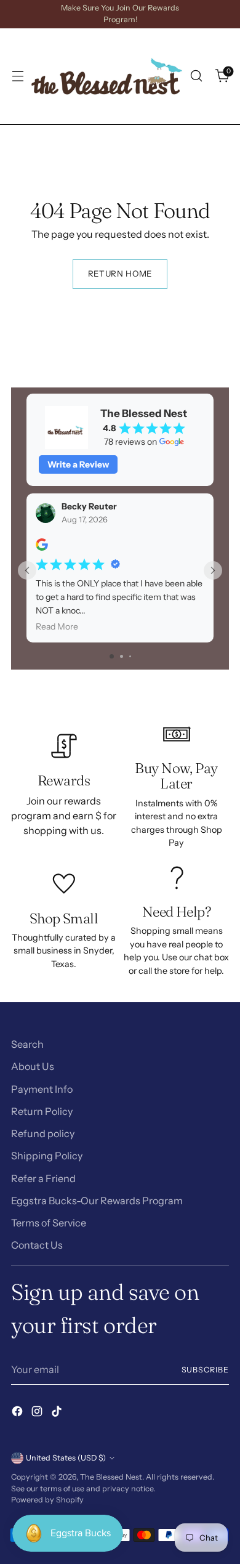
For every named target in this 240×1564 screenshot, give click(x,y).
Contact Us (37, 1245)
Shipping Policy (46, 1155)
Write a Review (78, 464)
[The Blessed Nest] (107, 76)
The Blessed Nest (111, 1476)
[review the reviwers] (42, 547)
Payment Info (42, 1089)
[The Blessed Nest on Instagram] (38, 1413)
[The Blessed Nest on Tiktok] (57, 1413)
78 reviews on (130, 441)
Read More (57, 626)
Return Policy (42, 1111)
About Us (32, 1066)
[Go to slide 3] (130, 656)
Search (27, 1044)
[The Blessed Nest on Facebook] (18, 1413)
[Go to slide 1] (112, 656)
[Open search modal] (196, 76)
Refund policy (42, 1133)
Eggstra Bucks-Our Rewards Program (97, 1200)
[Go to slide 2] (121, 656)
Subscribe (205, 1369)
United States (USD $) (66, 1457)
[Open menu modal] (17, 76)
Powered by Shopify (47, 1499)
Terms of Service (48, 1223)
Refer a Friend (43, 1178)
